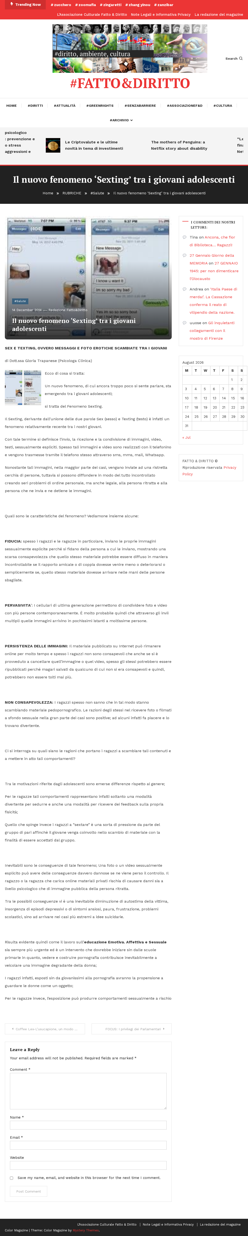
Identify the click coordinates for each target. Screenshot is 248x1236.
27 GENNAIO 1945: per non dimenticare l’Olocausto (214, 271)
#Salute (20, 301)
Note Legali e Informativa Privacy (161, 14)
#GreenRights (100, 105)
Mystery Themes (86, 1230)
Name (17, 1117)
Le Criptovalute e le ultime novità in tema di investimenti (86, 145)
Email (16, 1137)
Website (17, 1157)
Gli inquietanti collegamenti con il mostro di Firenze (212, 331)
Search (231, 58)
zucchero (62, 5)
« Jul (186, 437)
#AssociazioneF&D (184, 105)
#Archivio (119, 120)
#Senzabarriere (140, 105)
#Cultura (222, 105)
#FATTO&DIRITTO (130, 83)
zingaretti (112, 5)
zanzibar (165, 5)
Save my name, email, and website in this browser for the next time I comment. (89, 1178)
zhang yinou (139, 5)
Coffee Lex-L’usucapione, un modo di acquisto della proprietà (50, 1029)
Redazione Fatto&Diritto (67, 310)
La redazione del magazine (219, 14)
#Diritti (35, 105)
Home (11, 105)
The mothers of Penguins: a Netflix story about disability (171, 145)
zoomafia (87, 5)
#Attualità (64, 105)
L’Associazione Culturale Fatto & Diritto (92, 14)
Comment (20, 1069)
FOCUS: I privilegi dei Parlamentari (133, 1029)
